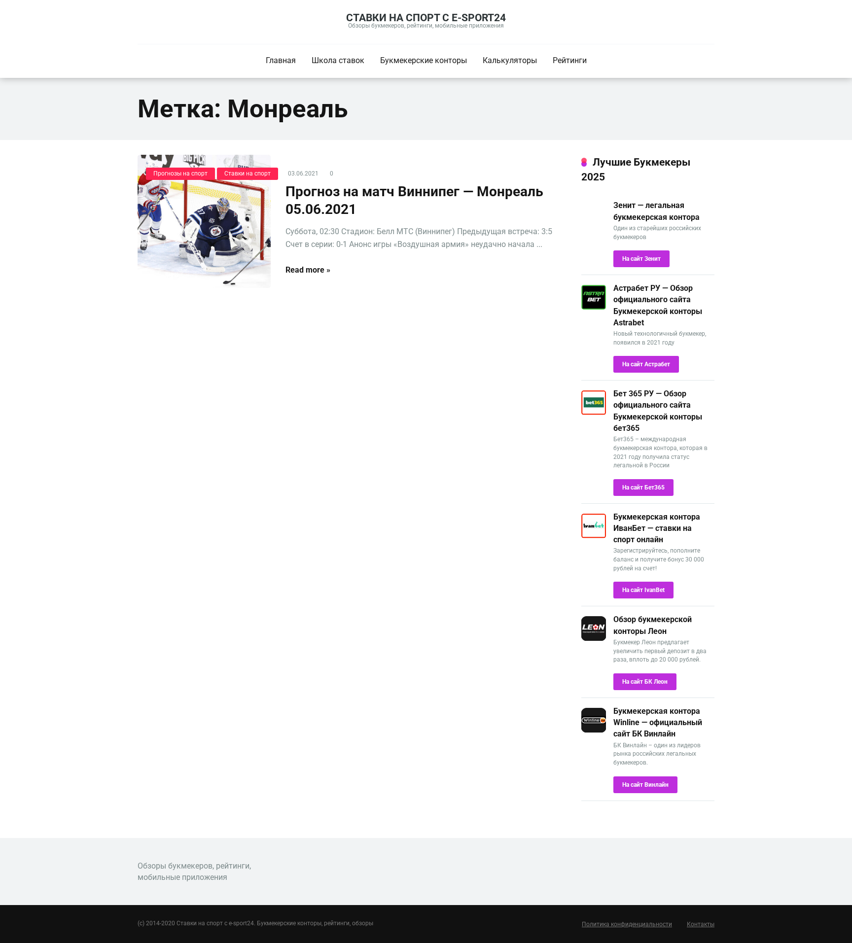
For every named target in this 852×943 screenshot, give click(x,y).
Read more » (307, 270)
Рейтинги (570, 60)
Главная (281, 60)
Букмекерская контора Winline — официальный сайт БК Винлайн (657, 722)
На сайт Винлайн (645, 784)
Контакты (700, 924)
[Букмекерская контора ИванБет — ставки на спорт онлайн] (593, 535)
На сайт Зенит (641, 258)
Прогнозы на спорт (180, 173)
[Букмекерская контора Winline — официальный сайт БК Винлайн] (593, 729)
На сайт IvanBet (643, 590)
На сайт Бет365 (643, 487)
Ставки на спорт (247, 173)
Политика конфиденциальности (627, 924)
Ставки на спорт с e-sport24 (426, 17)
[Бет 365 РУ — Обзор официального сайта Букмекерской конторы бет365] (593, 412)
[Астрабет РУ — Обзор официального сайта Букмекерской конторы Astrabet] (593, 307)
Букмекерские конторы (423, 60)
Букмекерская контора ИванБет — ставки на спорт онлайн (656, 528)
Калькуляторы (510, 60)
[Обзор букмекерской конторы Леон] (593, 638)
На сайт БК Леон (645, 681)
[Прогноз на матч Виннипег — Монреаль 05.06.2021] (204, 221)
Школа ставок (338, 60)
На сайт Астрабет (646, 364)
